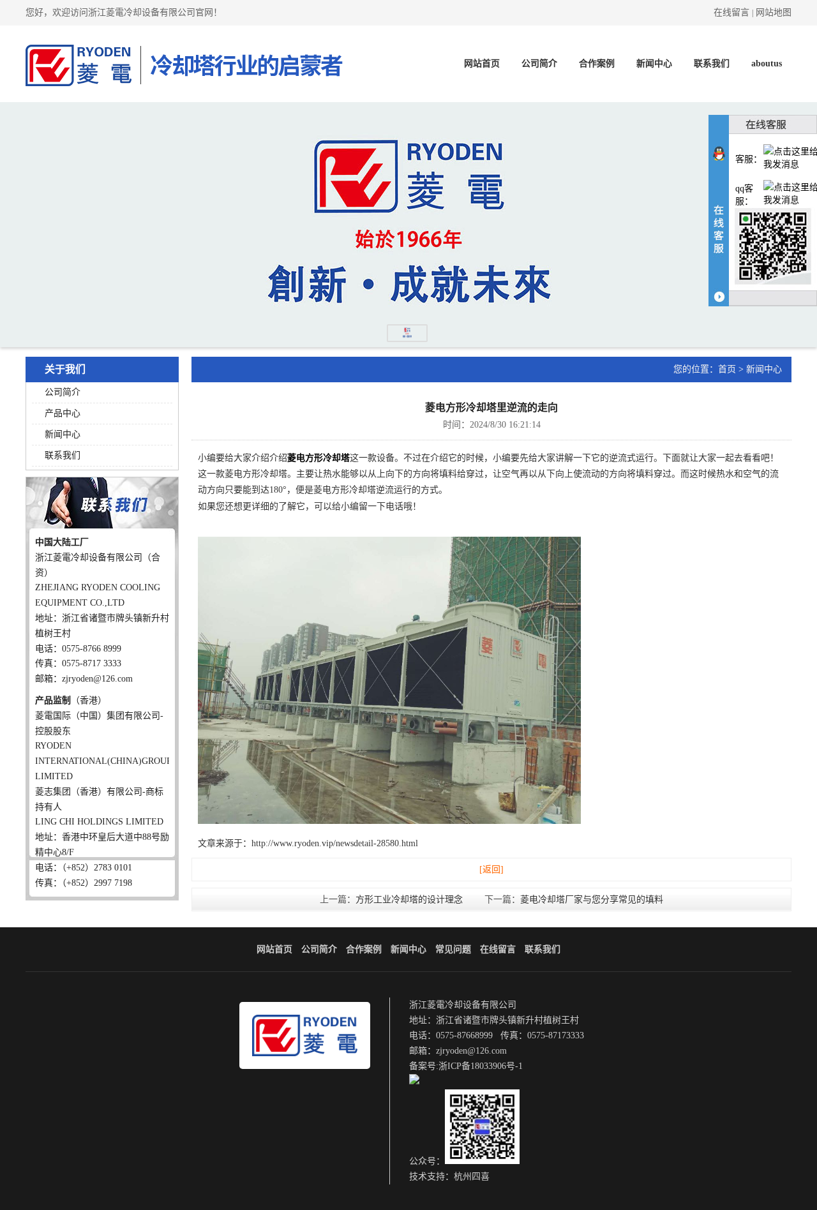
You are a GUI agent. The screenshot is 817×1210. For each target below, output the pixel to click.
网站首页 (482, 63)
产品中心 (62, 413)
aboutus (766, 63)
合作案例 (597, 63)
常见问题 (453, 949)
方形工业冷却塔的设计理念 (409, 899)
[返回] (491, 869)
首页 (727, 369)
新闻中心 (654, 63)
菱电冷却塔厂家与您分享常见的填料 (591, 899)
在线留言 (731, 12)
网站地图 (773, 12)
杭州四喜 (472, 1176)
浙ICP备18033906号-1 (480, 1066)
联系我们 (712, 63)
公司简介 (539, 63)
